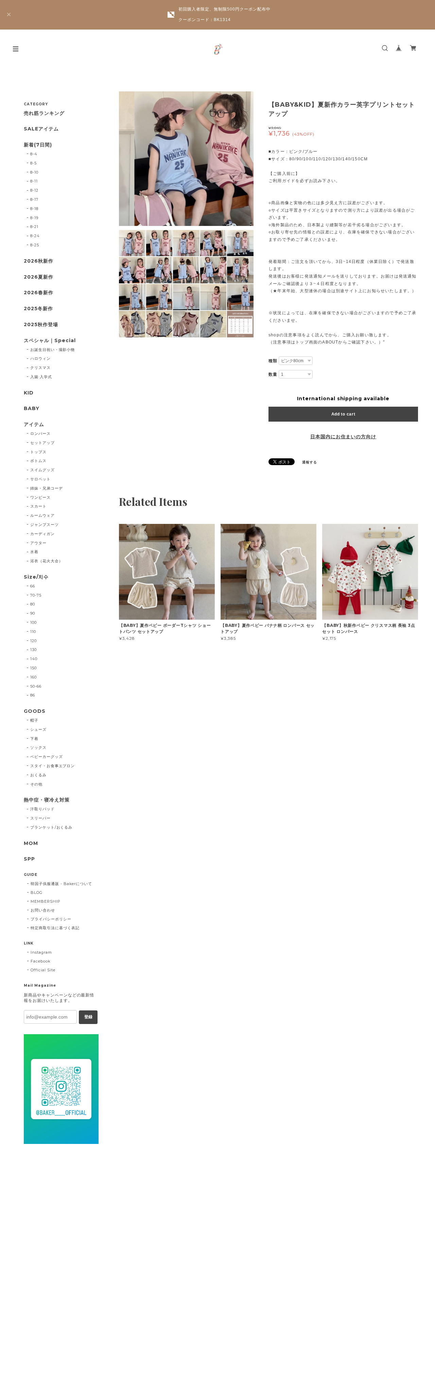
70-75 (35, 595)
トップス (38, 451)
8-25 (34, 245)
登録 (88, 1016)
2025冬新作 (38, 309)
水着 (34, 551)
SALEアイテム (41, 129)
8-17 (34, 199)
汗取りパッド (42, 809)
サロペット (40, 479)
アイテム (34, 424)
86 (32, 695)
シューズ (38, 729)
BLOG (36, 892)
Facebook (41, 961)
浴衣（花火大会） (46, 561)
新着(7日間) (38, 145)
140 (33, 658)
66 (32, 586)
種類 (272, 360)
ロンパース (40, 433)
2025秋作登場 (41, 325)
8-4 (33, 154)
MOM (31, 843)
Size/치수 (36, 577)
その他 (36, 784)
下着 (34, 738)
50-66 (35, 686)
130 (33, 649)
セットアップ (42, 442)
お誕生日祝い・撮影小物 (52, 349)
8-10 (34, 172)
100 (33, 622)
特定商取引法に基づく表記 (55, 927)
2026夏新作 (38, 277)
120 (33, 640)
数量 (272, 374)
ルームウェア (42, 515)
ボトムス (38, 460)
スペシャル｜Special (49, 340)
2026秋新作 (38, 261)
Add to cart (343, 414)
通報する (309, 462)
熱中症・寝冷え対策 (47, 800)
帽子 (34, 720)
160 (33, 677)
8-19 (34, 217)
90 (32, 613)
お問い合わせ (43, 910)
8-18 (34, 208)
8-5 (33, 163)
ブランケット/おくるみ (51, 827)
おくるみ (38, 775)
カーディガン (42, 533)
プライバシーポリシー (51, 919)
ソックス (38, 747)
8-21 (34, 226)
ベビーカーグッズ (46, 756)
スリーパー (40, 818)
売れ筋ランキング (44, 113)
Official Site (43, 970)
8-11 (34, 181)
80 (32, 604)
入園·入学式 (41, 376)
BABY (31, 408)
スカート (38, 506)
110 (33, 631)
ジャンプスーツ (44, 524)
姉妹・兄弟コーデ (46, 488)
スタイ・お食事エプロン (52, 765)
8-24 (35, 235)
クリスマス (40, 367)
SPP (29, 859)
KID (29, 393)
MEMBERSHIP (45, 901)
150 (33, 668)
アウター (38, 543)
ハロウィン (40, 358)
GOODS (35, 711)
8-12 (34, 190)
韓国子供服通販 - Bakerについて (61, 883)
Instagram (41, 952)
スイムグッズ (42, 469)
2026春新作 (38, 293)
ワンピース (40, 497)
